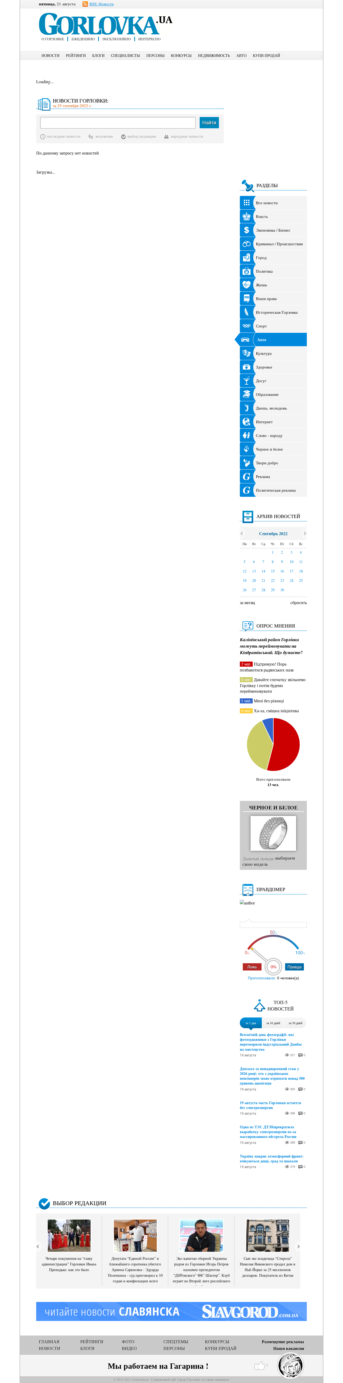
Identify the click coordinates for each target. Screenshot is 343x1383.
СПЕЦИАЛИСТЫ (125, 55)
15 (273, 571)
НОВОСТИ (50, 55)
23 (282, 580)
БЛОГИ (98, 55)
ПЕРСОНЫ (155, 55)
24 (291, 580)
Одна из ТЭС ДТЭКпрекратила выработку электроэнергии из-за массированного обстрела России (268, 1132)
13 (254, 571)
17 (291, 571)
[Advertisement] (249, 20)
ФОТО (128, 1341)
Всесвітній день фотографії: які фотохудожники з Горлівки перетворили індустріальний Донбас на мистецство (271, 1042)
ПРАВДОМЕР (270, 889)
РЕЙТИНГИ (76, 55)
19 (245, 580)
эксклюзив (104, 136)
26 (245, 589)
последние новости (63, 136)
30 (282, 589)
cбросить (298, 602)
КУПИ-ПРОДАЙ (266, 55)
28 (263, 589)
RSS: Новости (102, 3)
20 (254, 580)
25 (301, 580)
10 (291, 561)
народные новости (187, 136)
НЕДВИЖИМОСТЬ (214, 55)
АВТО (241, 55)
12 (245, 571)
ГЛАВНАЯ (49, 1341)
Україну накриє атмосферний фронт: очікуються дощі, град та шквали (272, 1158)
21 (263, 580)
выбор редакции (142, 136)
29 (273, 589)
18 (301, 571)
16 (282, 571)
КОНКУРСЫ (181, 55)
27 (254, 589)
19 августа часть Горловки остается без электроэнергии (270, 1105)
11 (301, 561)
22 (273, 580)
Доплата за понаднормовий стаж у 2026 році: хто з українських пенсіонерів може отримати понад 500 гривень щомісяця (272, 1076)
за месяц (247, 602)
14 (263, 571)
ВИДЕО (129, 1348)
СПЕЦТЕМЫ (175, 1341)
